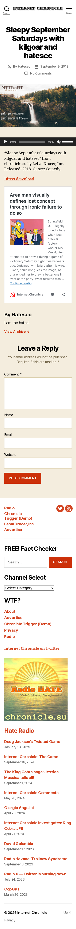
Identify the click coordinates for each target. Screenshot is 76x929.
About (9, 611)
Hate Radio (19, 730)
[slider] (68, 141)
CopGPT (12, 889)
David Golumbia (18, 843)
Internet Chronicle (32, 912)
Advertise (13, 529)
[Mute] (59, 142)
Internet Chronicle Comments (31, 793)
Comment (13, 374)
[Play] (5, 142)
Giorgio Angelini (19, 807)
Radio (9, 508)
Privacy (11, 630)
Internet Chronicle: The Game (31, 757)
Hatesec (24, 66)
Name (8, 415)
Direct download (19, 179)
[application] (38, 141)
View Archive (17, 331)
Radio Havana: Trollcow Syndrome (35, 859)
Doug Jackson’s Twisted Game (32, 741)
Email (8, 435)
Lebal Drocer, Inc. (19, 524)
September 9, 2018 (54, 66)
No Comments (41, 73)
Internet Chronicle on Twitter (32, 648)
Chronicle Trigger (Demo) (18, 516)
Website (10, 455)
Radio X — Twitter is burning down (35, 874)
